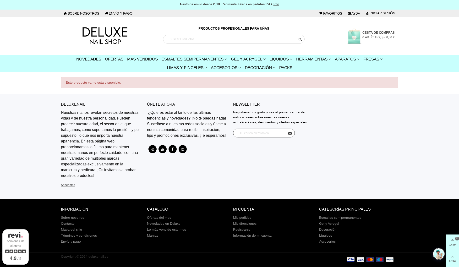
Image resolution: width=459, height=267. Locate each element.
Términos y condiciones (79, 235)
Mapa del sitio (71, 229)
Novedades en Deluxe (163, 223)
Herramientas (312, 59)
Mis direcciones (245, 223)
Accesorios (224, 67)
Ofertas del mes (159, 217)
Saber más (68, 185)
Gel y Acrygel (246, 59)
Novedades (88, 59)
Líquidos (279, 59)
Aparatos (345, 59)
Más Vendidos (142, 59)
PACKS (285, 67)
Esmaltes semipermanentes (340, 217)
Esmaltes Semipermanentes (193, 59)
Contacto (68, 223)
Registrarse (242, 229)
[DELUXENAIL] (105, 36)
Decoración (258, 67)
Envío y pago (71, 241)
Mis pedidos (242, 217)
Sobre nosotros (72, 217)
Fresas (371, 59)
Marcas (152, 235)
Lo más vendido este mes (166, 229)
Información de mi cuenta (252, 235)
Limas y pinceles (185, 67)
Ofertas (114, 59)
